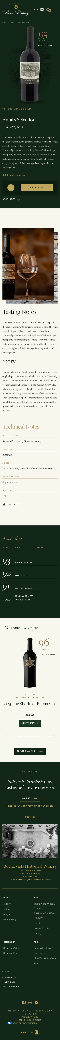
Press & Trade (11, 986)
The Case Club (10, 953)
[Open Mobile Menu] (54, 9)
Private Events (41, 928)
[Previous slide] (8, 736)
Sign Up (26, 798)
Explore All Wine (26, 751)
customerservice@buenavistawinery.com (30, 879)
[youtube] (36, 1002)
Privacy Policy (30, 1017)
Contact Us (9, 977)
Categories (39, 953)
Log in (35, 9)
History (6, 903)
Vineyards (7, 914)
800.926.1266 (30, 876)
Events (37, 923)
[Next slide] (51, 736)
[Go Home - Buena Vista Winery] (12, 9)
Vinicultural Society (20, 23)
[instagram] (30, 1002)
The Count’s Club (11, 948)
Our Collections (42, 948)
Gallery (6, 909)
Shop (5, 23)
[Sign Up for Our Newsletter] (42, 9)
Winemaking (9, 919)
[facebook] (24, 1002)
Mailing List (9, 982)
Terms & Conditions (30, 1020)
